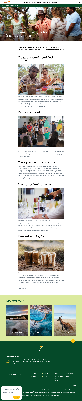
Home (2, 5)
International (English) (11, 374)
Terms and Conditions (59, 376)
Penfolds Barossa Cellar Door (46, 225)
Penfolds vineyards (26, 230)
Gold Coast (33, 151)
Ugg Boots (24, 280)
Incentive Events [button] (46, 2)
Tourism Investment (70, 374)
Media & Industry (69, 373)
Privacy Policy (57, 374)
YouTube (45, 376)
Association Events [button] (36, 2)
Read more (15, 363)
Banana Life (20, 151)
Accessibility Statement (57, 378)
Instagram (35, 376)
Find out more (12, 389)
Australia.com (68, 376)
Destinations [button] (27, 2)
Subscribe (57, 373)
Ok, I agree (16, 397)
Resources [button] (54, 2)
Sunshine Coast (44, 151)
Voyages (40, 103)
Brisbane (27, 151)
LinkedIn (35, 373)
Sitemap (56, 380)
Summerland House (24, 168)
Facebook (46, 373)
